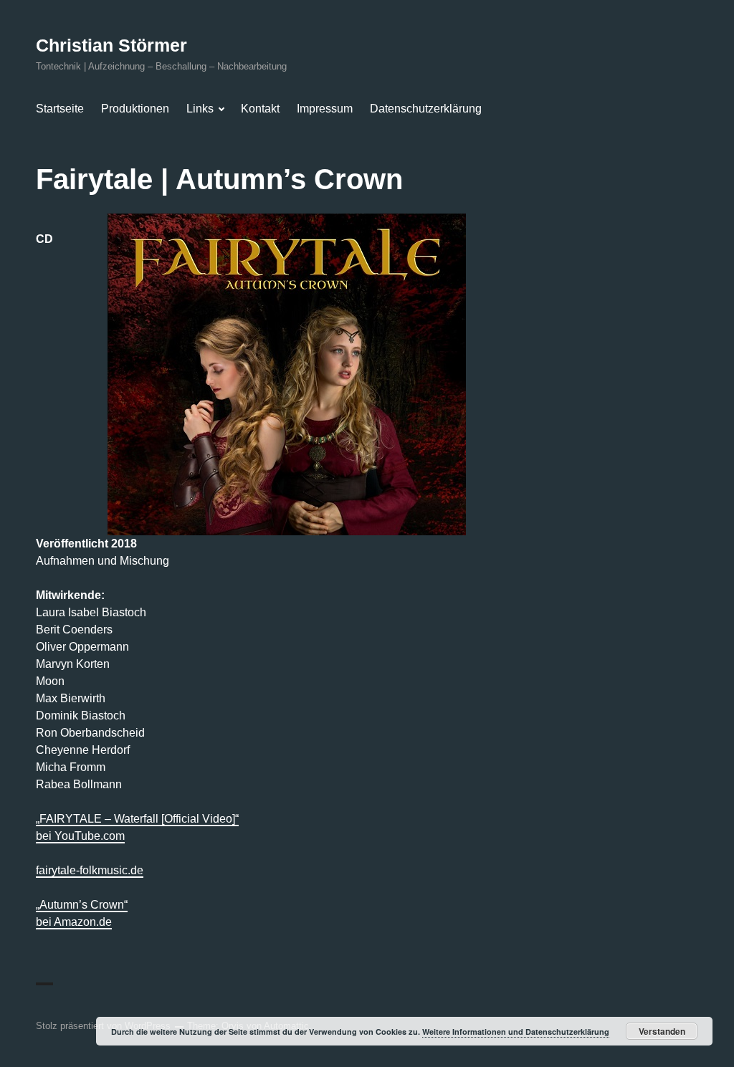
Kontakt (260, 108)
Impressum (325, 108)
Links (200, 108)
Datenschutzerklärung (426, 108)
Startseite (60, 108)
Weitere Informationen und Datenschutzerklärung (515, 1031)
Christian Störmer (111, 45)
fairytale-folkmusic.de (89, 870)
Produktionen (135, 108)
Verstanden (662, 1031)
